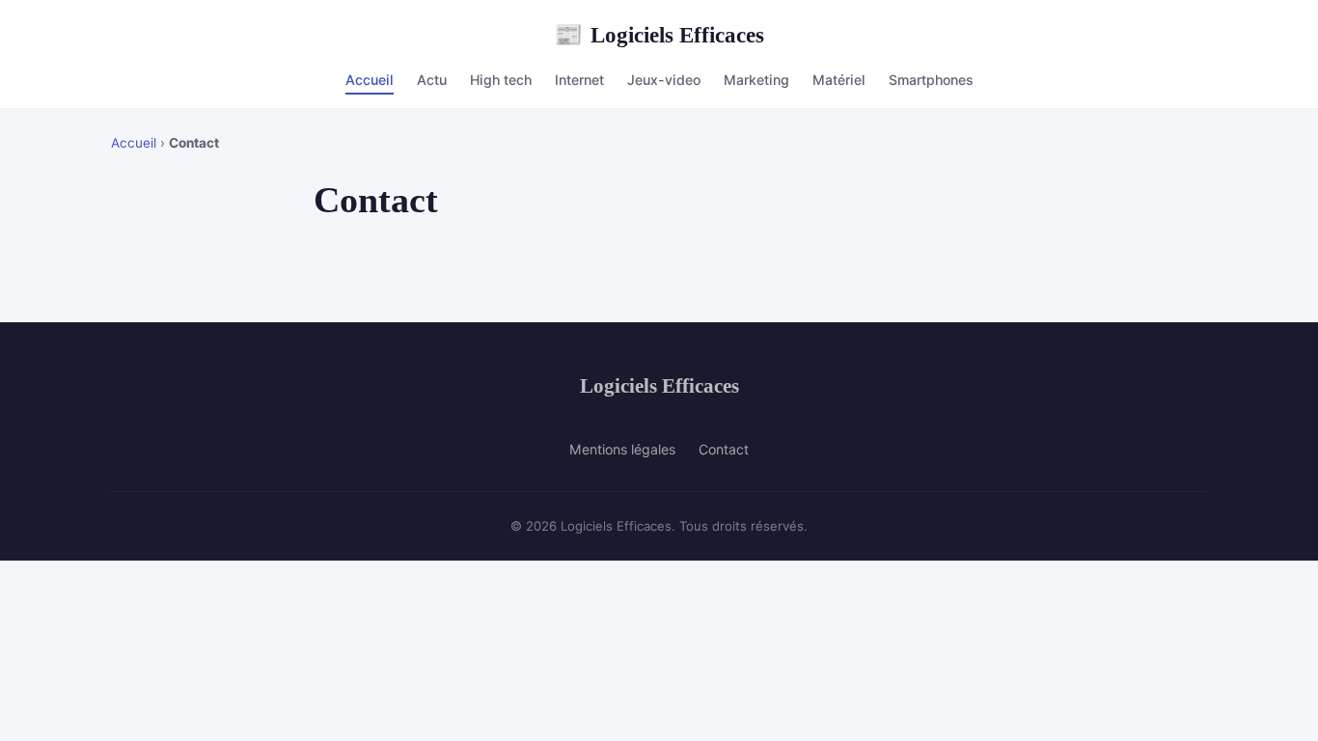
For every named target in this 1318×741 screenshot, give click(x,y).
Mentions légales (622, 449)
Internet (579, 79)
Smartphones (931, 79)
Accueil (369, 79)
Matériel (838, 79)
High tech (501, 79)
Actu (432, 79)
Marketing (756, 79)
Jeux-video (663, 79)
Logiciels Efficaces (659, 34)
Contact (724, 449)
